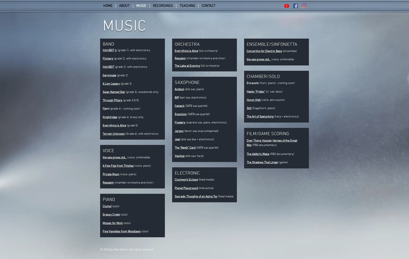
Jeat (177, 139)
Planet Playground (186, 188)
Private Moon (111, 174)
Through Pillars (112, 100)
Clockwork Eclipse (186, 180)
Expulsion (181, 114)
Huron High (254, 100)
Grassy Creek (111, 215)
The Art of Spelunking (260, 117)
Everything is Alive (186, 51)
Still (249, 108)
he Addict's (255, 154)
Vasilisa (179, 156)
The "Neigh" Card (185, 148)
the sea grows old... (115, 157)
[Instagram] (304, 6)
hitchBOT (108, 67)
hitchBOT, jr (110, 50)
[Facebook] (295, 6)
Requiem (108, 183)
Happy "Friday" (256, 92)
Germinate (109, 75)
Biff (177, 98)
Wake (265, 154)
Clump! (107, 206)
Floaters (180, 122)
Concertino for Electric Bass (264, 51)
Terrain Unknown (114, 134)
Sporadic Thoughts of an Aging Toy (196, 196)
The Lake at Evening (187, 66)
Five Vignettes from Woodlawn (122, 231)
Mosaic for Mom (113, 223)
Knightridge (110, 117)
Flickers (108, 59)
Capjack (179, 106)
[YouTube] (286, 6)
